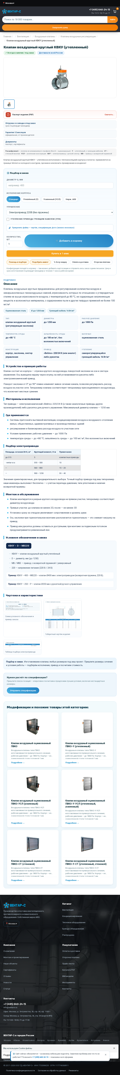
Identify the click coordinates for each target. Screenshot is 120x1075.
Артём (71, 1040)
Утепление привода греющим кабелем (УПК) (36, 219)
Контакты (66, 989)
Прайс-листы (68, 963)
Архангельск (82, 1040)
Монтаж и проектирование (16, 957)
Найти (112, 20)
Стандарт (13, 199)
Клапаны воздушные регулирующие (78, 36)
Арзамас (51, 1040)
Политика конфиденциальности (20, 1070)
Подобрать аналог (40, 262)
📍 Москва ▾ (8, 3)
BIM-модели (67, 976)
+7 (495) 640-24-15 (40, 1057)
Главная (7, 36)
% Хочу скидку (60, 262)
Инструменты (68, 982)
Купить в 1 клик (60, 253)
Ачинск (106, 1040)
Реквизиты (74, 1070)
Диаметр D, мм (15, 180)
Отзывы (7, 976)
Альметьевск (29, 1040)
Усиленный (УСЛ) (52, 199)
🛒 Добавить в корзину (69, 241)
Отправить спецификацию (23, 690)
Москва (7, 1040)
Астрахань (95, 1040)
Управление (13, 207)
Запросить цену (60, 27)
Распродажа (68, 935)
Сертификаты (10, 970)
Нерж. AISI (71, 199)
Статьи (7, 989)
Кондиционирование (72, 916)
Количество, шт (14, 238)
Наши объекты (10, 963)
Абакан (16, 1040)
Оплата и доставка (80, 262)
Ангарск (41, 1040)
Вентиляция (23, 36)
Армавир (62, 1040)
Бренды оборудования (73, 928)
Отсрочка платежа (102, 262)
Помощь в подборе (18, 262)
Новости (8, 982)
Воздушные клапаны (45, 36)
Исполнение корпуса (19, 193)
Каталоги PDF (68, 970)
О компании (9, 951)
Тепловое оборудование (73, 922)
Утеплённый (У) (30, 199)
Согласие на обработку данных (52, 1070)
